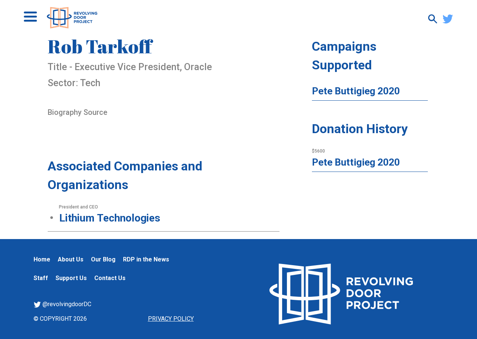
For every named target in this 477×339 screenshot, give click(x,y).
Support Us (71, 278)
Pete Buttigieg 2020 (356, 91)
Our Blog (103, 259)
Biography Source (77, 112)
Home (42, 259)
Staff (41, 278)
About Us (70, 259)
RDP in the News (146, 259)
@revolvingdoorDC (66, 304)
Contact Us (110, 278)
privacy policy (171, 318)
